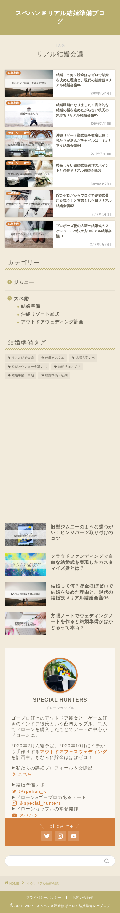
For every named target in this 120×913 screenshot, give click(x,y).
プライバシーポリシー (43, 897)
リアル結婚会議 (23, 358)
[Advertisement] (60, 450)
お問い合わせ (83, 897)
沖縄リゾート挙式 (40, 314)
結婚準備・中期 (23, 375)
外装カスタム (54, 358)
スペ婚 (21, 298)
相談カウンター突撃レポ (29, 366)
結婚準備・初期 (56, 375)
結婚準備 (30, 306)
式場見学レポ (85, 358)
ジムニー (24, 282)
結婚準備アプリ (69, 366)
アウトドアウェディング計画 (52, 321)
